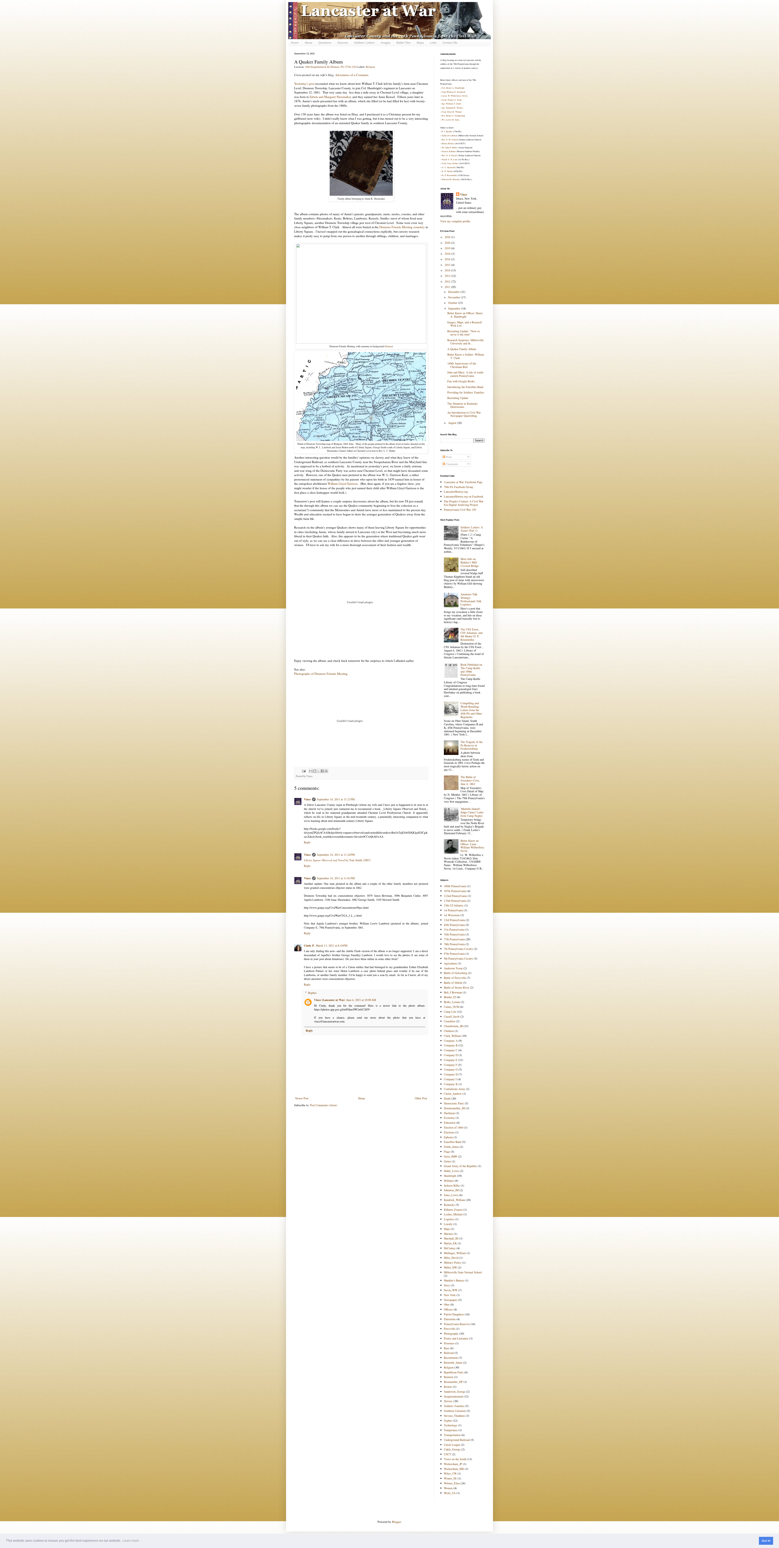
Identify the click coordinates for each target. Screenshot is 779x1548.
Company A (451, 1041)
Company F (450, 1065)
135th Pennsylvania (455, 901)
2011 (448, 287)
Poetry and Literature (456, 1338)
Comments (451, 464)
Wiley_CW (450, 1473)
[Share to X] (318, 771)
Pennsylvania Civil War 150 (460, 510)
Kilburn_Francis (453, 1210)
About (308, 42)
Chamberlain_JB (453, 1026)
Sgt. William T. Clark (451, 103)
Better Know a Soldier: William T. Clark (465, 356)
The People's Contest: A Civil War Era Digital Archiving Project (463, 503)
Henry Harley (448, 143)
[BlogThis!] (315, 771)
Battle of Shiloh (453, 983)
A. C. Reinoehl (448, 167)
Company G (451, 1069)
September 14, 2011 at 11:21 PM (336, 799)
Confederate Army (454, 1089)
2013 (448, 276)
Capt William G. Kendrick (453, 91)
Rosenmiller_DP (453, 1382)
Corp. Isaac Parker (450, 163)
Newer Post (301, 1098)
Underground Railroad (457, 1440)
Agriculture (450, 963)
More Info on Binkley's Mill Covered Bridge (470, 562)
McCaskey (450, 1248)
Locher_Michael (453, 1214)
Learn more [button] (131, 1540)
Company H (451, 1074)
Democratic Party (454, 1103)
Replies (312, 993)
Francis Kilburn (449, 151)
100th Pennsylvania (455, 886)
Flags (447, 1151)
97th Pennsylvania (454, 954)
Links (433, 42)
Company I (450, 1079)
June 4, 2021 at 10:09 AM (361, 1000)
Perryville (449, 1329)
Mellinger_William (455, 1253)
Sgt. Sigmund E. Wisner (452, 107)
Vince (307, 799)
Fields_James (451, 1147)
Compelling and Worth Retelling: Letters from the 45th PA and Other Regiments (471, 710)
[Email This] (311, 771)
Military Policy (452, 1262)
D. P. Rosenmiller (449, 175)
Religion (370, 67)
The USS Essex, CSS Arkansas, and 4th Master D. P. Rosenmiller (471, 634)
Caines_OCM (451, 1007)
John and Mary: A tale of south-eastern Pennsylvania (465, 374)
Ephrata (448, 1137)
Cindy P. (309, 945)
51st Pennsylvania (454, 929)
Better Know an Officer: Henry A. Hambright (465, 314)
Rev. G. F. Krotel (449, 155)
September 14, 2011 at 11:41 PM (336, 878)
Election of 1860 (453, 1127)
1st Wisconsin (452, 915)
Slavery (448, 1401)
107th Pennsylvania (455, 891)
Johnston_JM (451, 1190)
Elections (449, 1132)
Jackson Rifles (452, 1185)
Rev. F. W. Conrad (450, 139)
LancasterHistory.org (456, 491)
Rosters (448, 1387)
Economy (449, 1118)
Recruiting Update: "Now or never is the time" (463, 332)
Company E (450, 1060)
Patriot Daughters (454, 1314)
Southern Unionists (455, 1411)
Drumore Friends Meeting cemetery (402, 227)
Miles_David (451, 1258)
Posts (448, 457)
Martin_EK (450, 1243)
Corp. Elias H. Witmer (452, 111)
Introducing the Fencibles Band (465, 387)
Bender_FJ (450, 997)
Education (449, 1122)
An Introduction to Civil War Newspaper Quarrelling (464, 414)
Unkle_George (452, 1449)
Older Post (421, 1098)
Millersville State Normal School (463, 1272)
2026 (448, 237)
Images (385, 42)
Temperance (451, 1430)
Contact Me (450, 42)
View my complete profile (455, 221)
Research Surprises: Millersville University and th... (465, 341)
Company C (450, 1050)
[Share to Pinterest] (326, 771)
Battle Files (403, 42)
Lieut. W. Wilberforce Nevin (454, 95)
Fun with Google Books (461, 381)
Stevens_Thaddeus (454, 1416)
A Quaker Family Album (461, 349)
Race (446, 1348)
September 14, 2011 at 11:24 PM (336, 855)
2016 (448, 259)
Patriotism (450, 1319)
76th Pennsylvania (454, 934)
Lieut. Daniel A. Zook (452, 99)
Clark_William (452, 1036)
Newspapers (450, 1300)
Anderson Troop (453, 968)
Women (448, 1488)
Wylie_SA (450, 1493)
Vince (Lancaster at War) (329, 1000)
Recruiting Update (457, 398)
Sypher (448, 1420)
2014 (448, 270)
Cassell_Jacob (451, 1016)
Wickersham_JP (453, 1464)
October (453, 303)
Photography (451, 1333)
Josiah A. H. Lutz (449, 159)
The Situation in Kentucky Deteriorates (462, 405)
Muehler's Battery (454, 1280)
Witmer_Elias (452, 1483)
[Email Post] (303, 770)
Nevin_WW (450, 1290)
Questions (324, 42)
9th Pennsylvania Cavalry (458, 958)
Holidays (449, 1180)
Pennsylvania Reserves (457, 1324)
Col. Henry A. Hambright (453, 87)
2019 (448, 248)
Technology (450, 1425)
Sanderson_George (454, 1391)
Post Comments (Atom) (323, 1105)
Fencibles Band (452, 1142)
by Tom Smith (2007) (337, 860)
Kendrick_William (454, 1200)
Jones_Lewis (451, 1195)
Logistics (449, 1219)
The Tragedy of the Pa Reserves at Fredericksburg (472, 745)
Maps (420, 42)
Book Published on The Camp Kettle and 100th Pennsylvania (471, 670)
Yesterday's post (304, 84)
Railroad (449, 1353)
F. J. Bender (447, 131)
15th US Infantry (454, 905)
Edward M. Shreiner (451, 179)
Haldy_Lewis (451, 1171)
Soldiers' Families (454, 1406)
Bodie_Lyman (452, 1002)
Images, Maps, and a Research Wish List (464, 324)
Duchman (449, 1113)
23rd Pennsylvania (454, 920)
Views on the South (455, 1459)
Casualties (449, 1021)
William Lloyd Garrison (343, 484)
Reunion (448, 1377)
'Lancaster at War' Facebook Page (463, 482)
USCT (447, 1454)
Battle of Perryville (455, 978)
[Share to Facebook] (322, 771)
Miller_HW (450, 1267)
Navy (447, 1285)
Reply (307, 842)
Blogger (396, 1522)
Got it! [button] (766, 1540)
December (454, 292)
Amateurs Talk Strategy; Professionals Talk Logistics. (471, 599)
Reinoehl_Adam (453, 1362)
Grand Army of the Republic (460, 1166)
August (452, 423)
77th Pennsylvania (454, 939)
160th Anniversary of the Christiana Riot (461, 365)
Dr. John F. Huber (449, 147)
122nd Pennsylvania (455, 896)
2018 (448, 254)
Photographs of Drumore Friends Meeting (321, 674)
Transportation (452, 1435)
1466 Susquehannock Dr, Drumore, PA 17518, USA (331, 67)
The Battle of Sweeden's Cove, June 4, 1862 (470, 780)
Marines (448, 1234)
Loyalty (448, 1224)
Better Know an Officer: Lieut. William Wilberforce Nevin (472, 846)
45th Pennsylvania (454, 925)
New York (450, 1295)
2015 (448, 265)
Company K (451, 1084)
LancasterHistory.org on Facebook (463, 496)
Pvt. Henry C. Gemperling (453, 115)
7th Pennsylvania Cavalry (458, 949)
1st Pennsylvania (453, 910)
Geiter (447, 1161)
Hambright (450, 1176)
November (454, 297)
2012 (448, 281)
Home (295, 42)
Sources (342, 42)
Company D (451, 1055)
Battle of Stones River (456, 987)
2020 (448, 243)
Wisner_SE (450, 1478)
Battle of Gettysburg (455, 973)
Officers (448, 1309)
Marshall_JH (451, 1238)
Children (449, 1031)
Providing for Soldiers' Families (465, 392)
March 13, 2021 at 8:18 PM (331, 945)
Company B (450, 1045)
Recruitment (451, 1358)
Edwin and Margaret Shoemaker (330, 97)
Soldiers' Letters (364, 42)
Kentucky (449, 1205)
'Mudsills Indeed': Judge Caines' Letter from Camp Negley (472, 812)
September (454, 308)
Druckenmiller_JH (454, 1108)
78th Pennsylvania (454, 944)
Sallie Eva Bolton (449, 135)
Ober (447, 1304)
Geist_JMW (450, 1156)
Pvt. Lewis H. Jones (450, 119)
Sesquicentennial (453, 1396)
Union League (452, 1445)
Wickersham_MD (454, 1469)
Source (388, 346)
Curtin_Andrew (453, 1093)
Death (447, 1098)
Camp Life (450, 1012)
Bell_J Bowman (453, 992)
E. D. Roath (447, 171)
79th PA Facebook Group (458, 487)
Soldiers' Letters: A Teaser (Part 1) (472, 529)
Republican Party (454, 1372)
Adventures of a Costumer (351, 75)
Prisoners (449, 1343)
